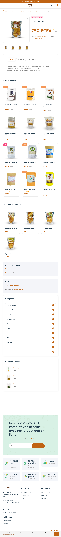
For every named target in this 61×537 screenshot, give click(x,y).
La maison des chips (13, 285)
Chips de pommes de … (30, 228)
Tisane (8, 351)
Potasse (16, 368)
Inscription (38, 446)
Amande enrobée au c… (49, 105)
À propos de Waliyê (26, 492)
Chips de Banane (10, 254)
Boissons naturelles (11, 305)
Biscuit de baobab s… (11, 189)
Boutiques (43, 498)
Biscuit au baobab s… (49, 162)
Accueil (6, 11)
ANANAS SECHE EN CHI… (10, 134)
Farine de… (17, 384)
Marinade (9, 342)
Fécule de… (17, 376)
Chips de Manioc (47, 228)
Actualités (23, 501)
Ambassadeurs (44, 501)
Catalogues (21, 11)
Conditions (5, 523)
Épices (8, 328)
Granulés (9, 333)
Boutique (21, 59)
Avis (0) (31, 59)
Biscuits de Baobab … (30, 189)
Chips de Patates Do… (11, 228)
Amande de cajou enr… (11, 104)
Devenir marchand (18, 289)
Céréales (9, 314)
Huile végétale (10, 337)
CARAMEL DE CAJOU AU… (49, 190)
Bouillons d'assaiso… (12, 309)
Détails (11, 59)
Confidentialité (7, 520)
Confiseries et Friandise (33, 11)
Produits (13, 11)
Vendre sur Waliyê (45, 492)
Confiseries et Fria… (12, 323)
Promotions (44, 495)
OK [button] (56, 533)
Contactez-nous (25, 495)
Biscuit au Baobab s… (11, 162)
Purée (8, 347)
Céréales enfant (11, 319)
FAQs (22, 498)
